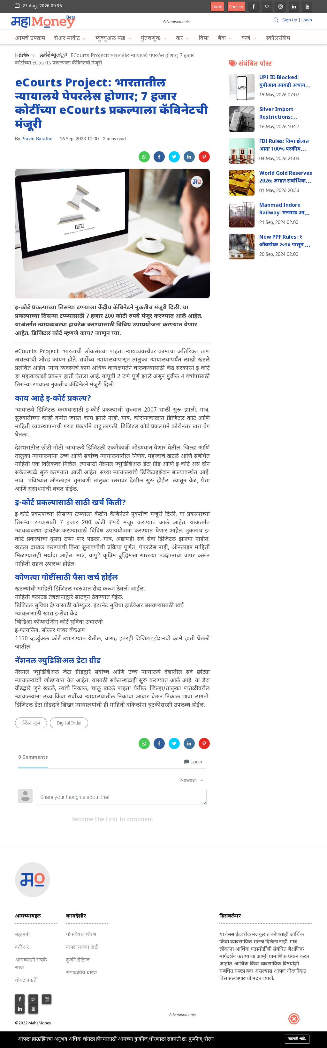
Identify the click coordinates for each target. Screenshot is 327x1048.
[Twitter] (267, 7)
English (236, 7)
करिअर (22, 947)
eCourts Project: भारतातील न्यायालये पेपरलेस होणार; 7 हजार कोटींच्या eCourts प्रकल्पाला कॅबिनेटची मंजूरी (111, 104)
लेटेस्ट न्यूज (55, 54)
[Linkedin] (294, 7)
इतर (24, 54)
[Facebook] (254, 7)
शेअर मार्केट (67, 38)
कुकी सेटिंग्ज (78, 960)
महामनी (22, 935)
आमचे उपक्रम (30, 38)
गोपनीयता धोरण (81, 935)
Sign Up (289, 20)
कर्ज (246, 38)
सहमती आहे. (297, 1039)
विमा (204, 38)
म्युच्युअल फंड (111, 38)
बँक (222, 38)
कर (180, 38)
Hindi (217, 7)
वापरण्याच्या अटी (82, 947)
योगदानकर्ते (25, 980)
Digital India (69, 723)
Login (306, 20)
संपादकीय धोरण (81, 973)
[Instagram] (280, 7)
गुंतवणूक (151, 38)
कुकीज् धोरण (201, 1039)
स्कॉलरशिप (278, 38)
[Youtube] (307, 7)
